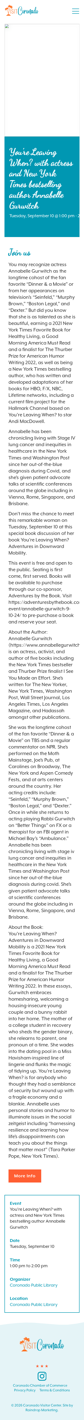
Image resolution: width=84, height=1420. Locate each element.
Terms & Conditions (54, 1390)
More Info (25, 1175)
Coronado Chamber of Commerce (40, 1385)
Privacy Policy (25, 1390)
